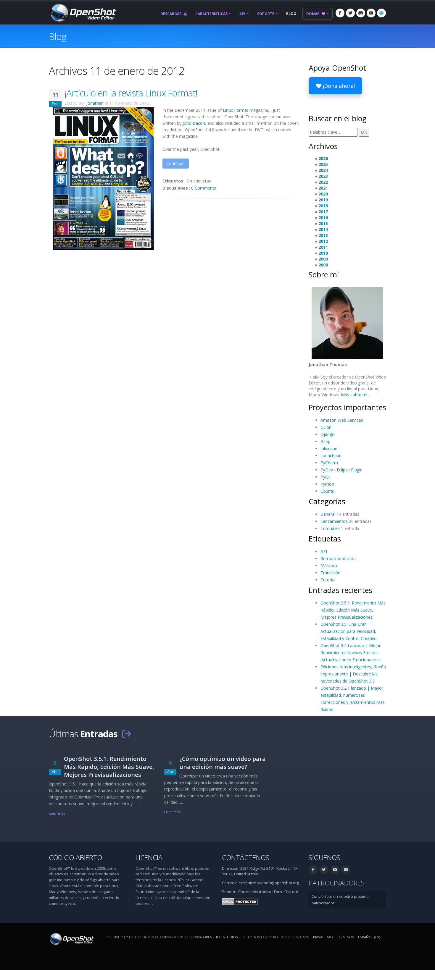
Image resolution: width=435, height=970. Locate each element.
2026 (323, 158)
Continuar (175, 163)
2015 (323, 223)
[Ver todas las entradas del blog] (126, 734)
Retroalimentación (338, 558)
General (327, 514)
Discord (291, 891)
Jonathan (95, 103)
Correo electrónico (254, 891)
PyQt (325, 477)
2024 (323, 170)
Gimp (325, 441)
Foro (278, 891)
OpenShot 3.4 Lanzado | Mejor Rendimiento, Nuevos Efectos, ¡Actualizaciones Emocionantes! (350, 652)
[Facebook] (340, 13)
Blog (291, 13)
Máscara (328, 565)
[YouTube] (371, 13)
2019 (323, 200)
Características (211, 13)
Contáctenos (245, 857)
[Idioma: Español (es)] (381, 13)
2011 (323, 247)
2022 (323, 182)
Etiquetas (325, 539)
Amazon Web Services (341, 420)
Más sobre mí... (355, 394)
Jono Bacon (194, 123)
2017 (323, 211)
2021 (323, 188)
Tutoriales (330, 528)
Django (327, 434)
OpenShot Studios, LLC (224, 937)
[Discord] (360, 13)
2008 (323, 265)
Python (327, 484)
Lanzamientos (334, 521)
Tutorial (327, 580)
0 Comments (203, 188)
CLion (325, 427)
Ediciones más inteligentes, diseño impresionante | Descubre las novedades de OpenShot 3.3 (353, 674)
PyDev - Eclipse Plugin (341, 470)
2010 (323, 253)
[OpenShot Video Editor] (82, 12)
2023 (323, 176)
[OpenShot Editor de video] (71, 938)
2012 (323, 241)
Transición (330, 572)
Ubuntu (327, 491)
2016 (323, 217)
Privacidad (323, 937)
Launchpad (330, 455)
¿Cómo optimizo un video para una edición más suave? (222, 763)
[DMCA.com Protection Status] (240, 901)
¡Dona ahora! (338, 85)
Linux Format (235, 110)
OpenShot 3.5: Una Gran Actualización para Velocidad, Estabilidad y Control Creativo (348, 631)
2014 (323, 229)
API (242, 13)
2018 (323, 205)
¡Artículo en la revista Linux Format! (131, 93)
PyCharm (329, 462)
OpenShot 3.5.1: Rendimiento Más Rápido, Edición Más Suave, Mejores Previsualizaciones (353, 610)
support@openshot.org (278, 882)
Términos (345, 937)
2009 (323, 259)
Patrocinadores (337, 882)
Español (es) (369, 937)
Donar (313, 13)
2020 (323, 194)
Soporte (265, 13)
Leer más (57, 813)
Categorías (327, 501)
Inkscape (328, 448)
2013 (323, 235)
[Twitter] (350, 13)
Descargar (171, 13)
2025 (323, 164)
